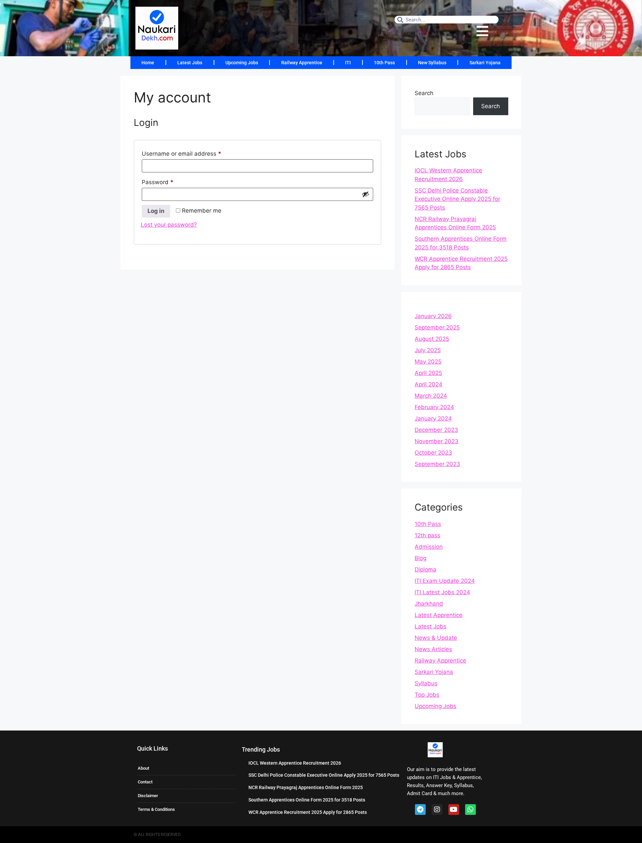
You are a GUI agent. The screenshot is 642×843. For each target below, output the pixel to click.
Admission (429, 546)
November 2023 (436, 441)
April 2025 (428, 373)
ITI (348, 62)
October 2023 (433, 452)
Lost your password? (169, 224)
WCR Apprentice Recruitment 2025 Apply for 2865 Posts (307, 812)
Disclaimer (148, 795)
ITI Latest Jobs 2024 (442, 592)
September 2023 (437, 464)
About (143, 768)
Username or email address (193, 152)
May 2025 (428, 361)
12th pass (427, 535)
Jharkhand (429, 603)
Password (169, 180)
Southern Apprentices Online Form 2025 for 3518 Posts (306, 799)
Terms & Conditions (156, 809)
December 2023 (436, 430)
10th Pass (384, 62)
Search (424, 93)
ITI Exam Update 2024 (445, 581)
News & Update (436, 637)
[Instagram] (437, 809)
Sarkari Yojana (485, 62)
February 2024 (434, 407)
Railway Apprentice (301, 62)
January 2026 (433, 316)
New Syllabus (432, 62)
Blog (420, 558)
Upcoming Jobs (241, 62)
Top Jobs (427, 694)
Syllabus (426, 683)
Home (147, 62)
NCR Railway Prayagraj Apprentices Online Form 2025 (305, 787)
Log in (156, 211)
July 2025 (428, 350)
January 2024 (433, 418)
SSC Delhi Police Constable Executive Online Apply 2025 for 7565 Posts (457, 199)
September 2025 (437, 327)
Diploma (425, 569)
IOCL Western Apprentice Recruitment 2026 (294, 763)
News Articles (433, 649)
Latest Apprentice (438, 615)
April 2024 (428, 384)
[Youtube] (453, 809)
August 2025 (432, 338)
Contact (145, 781)
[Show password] (365, 194)
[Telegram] (420, 809)
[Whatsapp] (470, 809)
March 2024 (431, 395)
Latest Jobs (189, 62)
